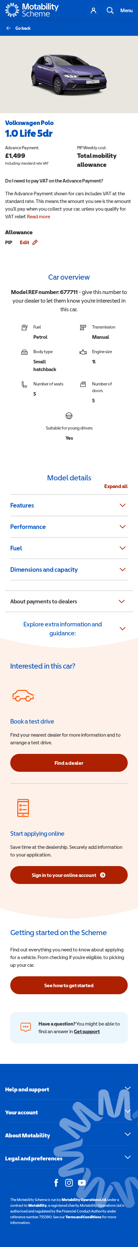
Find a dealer (69, 763)
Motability (37, 1205)
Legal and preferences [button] (33, 1158)
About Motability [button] (27, 1135)
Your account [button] (21, 1112)
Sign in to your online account (77, 877)
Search (110, 10)
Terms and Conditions (83, 1217)
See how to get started (69, 985)
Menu (126, 10)
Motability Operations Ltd (84, 1199)
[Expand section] (122, 505)
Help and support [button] (27, 1089)
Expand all (116, 486)
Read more (38, 216)
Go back (23, 28)
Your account (93, 10)
